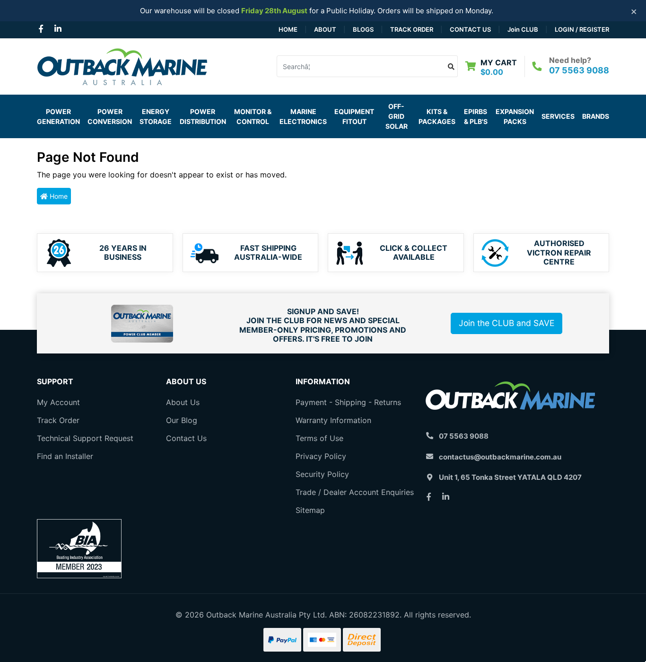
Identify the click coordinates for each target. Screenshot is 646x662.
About (325, 29)
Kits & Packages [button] (437, 116)
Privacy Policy (321, 456)
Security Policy (322, 474)
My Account (58, 402)
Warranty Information (333, 420)
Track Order (411, 29)
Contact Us (470, 29)
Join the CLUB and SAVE (506, 323)
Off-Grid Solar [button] (396, 116)
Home (288, 29)
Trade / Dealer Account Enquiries (355, 492)
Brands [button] (595, 116)
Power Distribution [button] (203, 116)
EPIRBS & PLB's (476, 116)
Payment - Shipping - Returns (348, 402)
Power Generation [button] (58, 116)
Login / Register (582, 29)
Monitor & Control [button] (252, 116)
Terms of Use (319, 438)
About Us (183, 402)
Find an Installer (65, 456)
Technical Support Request (85, 438)
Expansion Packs (515, 116)
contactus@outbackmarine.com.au (500, 456)
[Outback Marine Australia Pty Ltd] (122, 65)
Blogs (363, 29)
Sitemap (310, 510)
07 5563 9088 (579, 70)
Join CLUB (522, 29)
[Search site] (451, 66)
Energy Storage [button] (156, 116)
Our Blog (181, 420)
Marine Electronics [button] (303, 116)
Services (558, 116)
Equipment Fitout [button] (354, 116)
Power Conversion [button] (109, 116)
